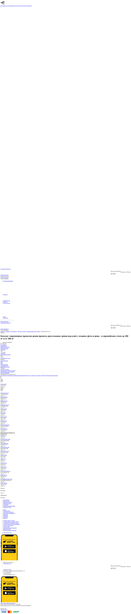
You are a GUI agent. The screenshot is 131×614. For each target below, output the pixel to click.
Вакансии (5, 514)
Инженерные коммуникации (10, 527)
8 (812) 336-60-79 (4, 277)
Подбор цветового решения (9, 530)
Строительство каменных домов (10, 523)
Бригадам (5, 517)
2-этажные (7, 331)
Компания (5, 281)
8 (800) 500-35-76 (7, 563)
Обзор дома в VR (7, 532)
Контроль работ (7, 529)
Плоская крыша (54, 375)
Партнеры (5, 515)
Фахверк (48, 375)
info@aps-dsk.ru (4, 609)
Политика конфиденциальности (8, 603)
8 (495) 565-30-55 (4, 275)
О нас (4, 509)
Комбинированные (18, 375)
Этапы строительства (8, 525)
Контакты (5, 318)
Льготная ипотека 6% (6, 269)
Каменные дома (26, 375)
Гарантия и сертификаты (9, 513)
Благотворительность (8, 512)
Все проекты (14, 331)
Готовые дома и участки (9, 520)
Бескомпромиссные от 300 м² (33, 331)
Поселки (5, 302)
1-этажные (32, 375)
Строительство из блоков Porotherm (11, 524)
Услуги (5, 303)
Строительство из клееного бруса (11, 521)
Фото (4, 316)
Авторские (43, 375)
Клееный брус (10, 375)
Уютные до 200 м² (22, 331)
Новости (5, 518)
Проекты (5, 294)
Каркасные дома (7, 507)
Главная (2, 331)
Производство (6, 300)
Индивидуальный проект (9, 506)
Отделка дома (6, 526)
